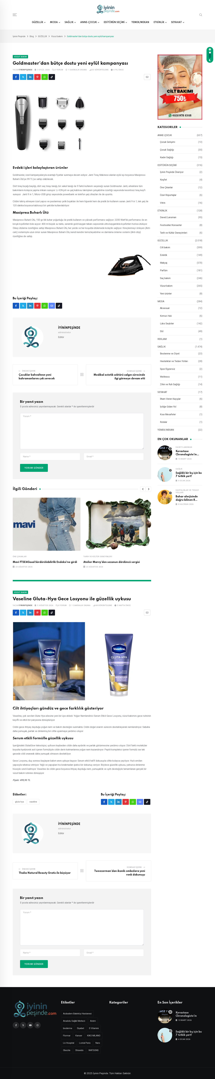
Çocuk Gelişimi (167, 142)
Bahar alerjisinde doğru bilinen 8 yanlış (187, 500)
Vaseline (33, 802)
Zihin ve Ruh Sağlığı (170, 384)
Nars (98, 1043)
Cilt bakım (165, 247)
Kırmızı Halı (166, 316)
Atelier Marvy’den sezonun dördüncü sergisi (111, 562)
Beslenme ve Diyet (169, 353)
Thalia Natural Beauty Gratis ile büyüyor (45, 873)
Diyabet (80, 1028)
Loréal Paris (85, 1043)
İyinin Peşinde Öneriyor (172, 172)
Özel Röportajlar (168, 195)
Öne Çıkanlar (20, 557)
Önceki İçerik (28, 371)
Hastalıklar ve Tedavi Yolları (174, 361)
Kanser (78, 1035)
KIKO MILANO (93, 1035)
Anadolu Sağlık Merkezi (74, 1021)
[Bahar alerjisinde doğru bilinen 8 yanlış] (165, 497)
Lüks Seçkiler (167, 323)
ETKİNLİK (159, 22)
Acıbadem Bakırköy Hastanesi (77, 1013)
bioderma (67, 1028)
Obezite (66, 1050)
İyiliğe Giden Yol (168, 406)
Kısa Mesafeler (168, 414)
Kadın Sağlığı (166, 157)
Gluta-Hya (19, 802)
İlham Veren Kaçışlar (170, 398)
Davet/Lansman (168, 217)
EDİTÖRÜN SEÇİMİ (114, 22)
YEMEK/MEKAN (140, 22)
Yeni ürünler (166, 293)
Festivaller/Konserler (171, 225)
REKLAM (162, 339)
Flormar (66, 1035)
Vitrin (162, 202)
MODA (54, 22)
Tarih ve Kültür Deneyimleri (97, 557)
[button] (143, 489)
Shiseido (79, 1050)
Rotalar (163, 422)
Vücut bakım (166, 285)
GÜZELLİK (37, 22)
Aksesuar (165, 308)
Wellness (165, 376)
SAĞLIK (69, 22)
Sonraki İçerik (134, 371)
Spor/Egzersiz (167, 369)
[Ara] (200, 14)
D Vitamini (94, 1028)
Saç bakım (165, 278)
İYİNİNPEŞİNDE (25, 70)
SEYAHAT (176, 22)
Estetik (163, 255)
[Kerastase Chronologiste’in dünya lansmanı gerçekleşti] (165, 452)
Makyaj (163, 262)
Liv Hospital (68, 1043)
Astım (93, 1021)
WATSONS (93, 1050)
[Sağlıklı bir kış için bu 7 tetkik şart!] (165, 474)
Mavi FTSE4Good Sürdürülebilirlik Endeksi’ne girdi (45, 562)
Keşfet (163, 179)
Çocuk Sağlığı (167, 149)
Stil (161, 331)
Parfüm (163, 270)
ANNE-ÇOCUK (88, 22)
